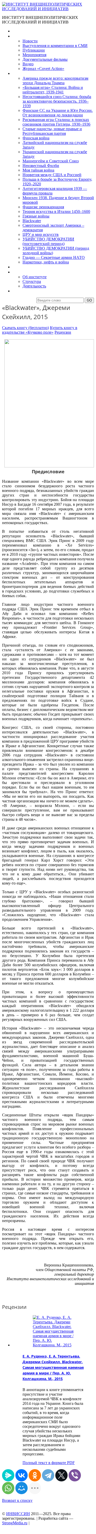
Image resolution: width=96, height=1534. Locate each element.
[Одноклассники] (35, 1475)
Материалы (22, 36)
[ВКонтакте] (21, 1475)
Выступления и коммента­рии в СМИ (55, 45)
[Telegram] (48, 1475)
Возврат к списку (17, 1500)
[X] (61, 1475)
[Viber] (75, 1475)
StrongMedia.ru (14, 1523)
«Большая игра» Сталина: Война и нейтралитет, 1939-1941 (53, 89)
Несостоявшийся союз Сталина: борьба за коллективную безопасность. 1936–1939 (57, 101)
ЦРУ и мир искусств (41, 234)
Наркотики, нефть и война (46, 262)
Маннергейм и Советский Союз (51, 161)
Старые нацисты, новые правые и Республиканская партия (52, 131)
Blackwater (32, 221)
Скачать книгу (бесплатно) (25, 327)
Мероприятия (34, 55)
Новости (30, 41)
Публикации (34, 50)
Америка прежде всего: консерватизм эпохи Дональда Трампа (55, 80)
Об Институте (24, 272)
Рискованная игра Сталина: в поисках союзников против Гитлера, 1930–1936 (56, 121)
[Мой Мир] (21, 1488)
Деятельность (34, 286)
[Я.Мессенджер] (8, 1475)
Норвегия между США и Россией (52, 175)
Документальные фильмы (45, 59)
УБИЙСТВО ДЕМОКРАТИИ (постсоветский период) (48, 241)
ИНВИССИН (18, 1514)
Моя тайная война (38, 170)
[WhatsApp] (8, 1488)
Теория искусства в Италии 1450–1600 (56, 211)
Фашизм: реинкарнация (43, 207)
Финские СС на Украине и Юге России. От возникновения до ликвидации (58, 112)
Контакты (20, 290)
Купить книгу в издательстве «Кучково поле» (39, 329)
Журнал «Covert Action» (43, 68)
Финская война (36, 138)
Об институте (35, 277)
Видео (28, 64)
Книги (17, 73)
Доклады (20, 266)
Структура (32, 281)
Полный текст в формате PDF (49, 1462)
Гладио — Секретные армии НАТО (54, 257)
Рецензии (63, 332)
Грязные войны (36, 216)
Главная (19, 31)
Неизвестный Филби (41, 165)
